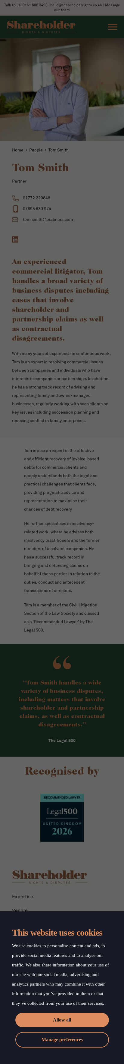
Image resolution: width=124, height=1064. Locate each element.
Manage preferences (62, 1039)
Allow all (62, 1019)
